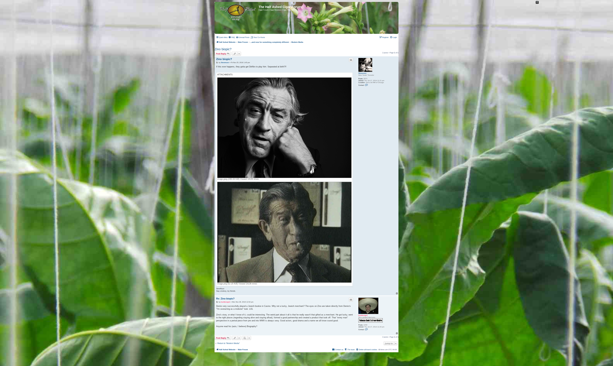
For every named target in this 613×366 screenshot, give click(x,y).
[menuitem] (231, 37)
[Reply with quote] (351, 60)
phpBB (298, 354)
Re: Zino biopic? (225, 298)
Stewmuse (362, 73)
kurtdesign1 (363, 315)
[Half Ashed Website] (237, 12)
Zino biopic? (223, 49)
